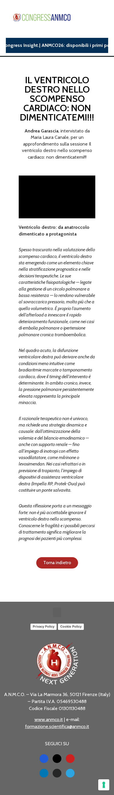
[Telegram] (70, 773)
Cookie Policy (71, 626)
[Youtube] (70, 758)
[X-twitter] (57, 758)
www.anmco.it (48, 719)
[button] (57, 612)
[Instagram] (57, 773)
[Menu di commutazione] (105, 17)
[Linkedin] (43, 773)
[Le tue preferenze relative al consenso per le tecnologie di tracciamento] (103, 784)
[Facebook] (43, 758)
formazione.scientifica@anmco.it (57, 726)
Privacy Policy (43, 626)
